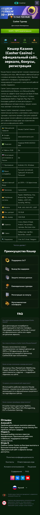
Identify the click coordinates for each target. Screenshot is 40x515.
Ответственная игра (25, 462)
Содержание (16, 471)
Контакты (10, 462)
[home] (20, 3)
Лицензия (32, 467)
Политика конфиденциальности (20, 457)
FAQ (27, 471)
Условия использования (14, 467)
